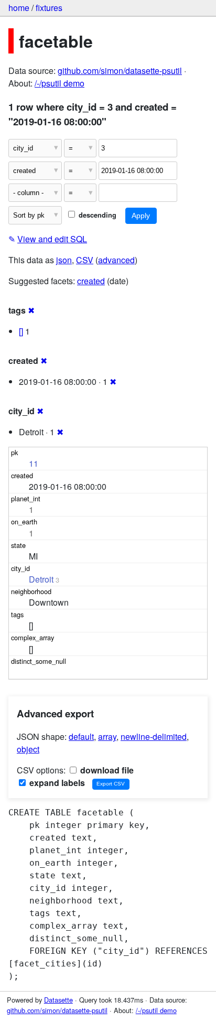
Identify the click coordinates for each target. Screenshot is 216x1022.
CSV (84, 260)
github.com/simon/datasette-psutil (120, 70)
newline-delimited (154, 736)
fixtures (49, 8)
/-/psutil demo (59, 83)
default (81, 736)
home (18, 8)
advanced (116, 260)
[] (21, 331)
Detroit (41, 579)
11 (33, 463)
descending (96, 215)
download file (106, 770)
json (64, 260)
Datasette (58, 1000)
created (91, 281)
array (107, 736)
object (28, 749)
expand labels (56, 783)
